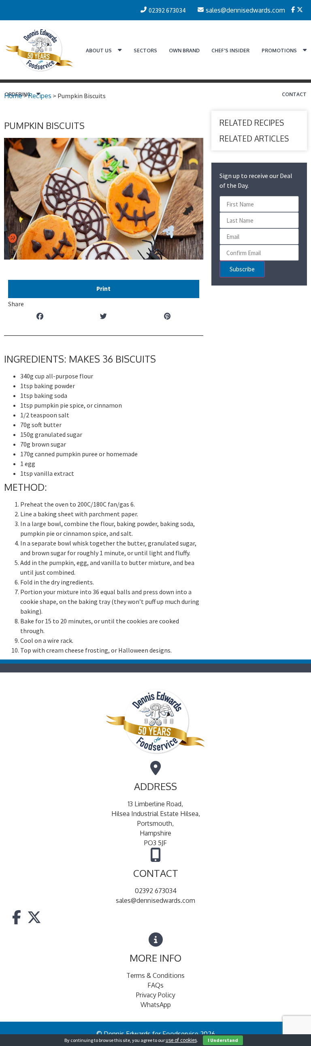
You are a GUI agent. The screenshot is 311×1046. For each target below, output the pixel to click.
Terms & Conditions (155, 975)
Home (13, 96)
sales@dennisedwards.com (155, 900)
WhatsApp (156, 1005)
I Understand (223, 1040)
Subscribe (242, 269)
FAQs (155, 985)
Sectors (145, 50)
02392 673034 (156, 891)
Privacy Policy (155, 995)
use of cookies (181, 1040)
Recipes (39, 96)
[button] (103, 289)
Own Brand (184, 50)
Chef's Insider (230, 50)
